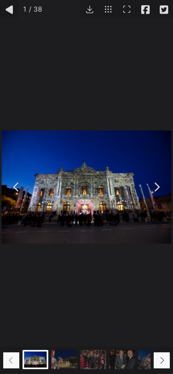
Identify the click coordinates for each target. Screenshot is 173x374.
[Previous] (16, 187)
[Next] (156, 187)
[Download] (89, 9)
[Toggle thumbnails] (108, 9)
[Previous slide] (11, 360)
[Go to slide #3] (93, 359)
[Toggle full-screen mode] (126, 9)
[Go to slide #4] (122, 359)
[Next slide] (162, 360)
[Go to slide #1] (35, 359)
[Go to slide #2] (64, 359)
